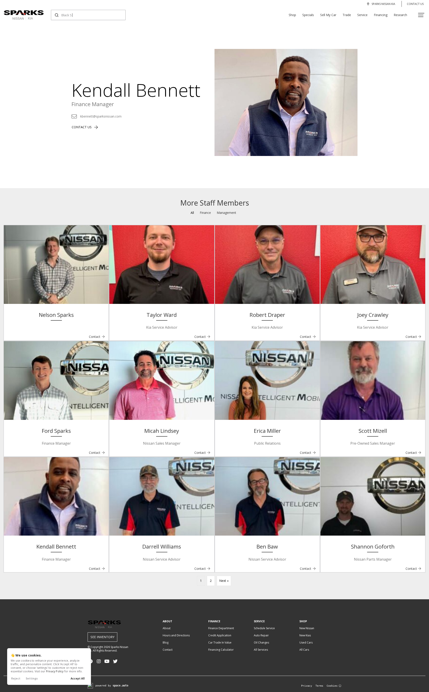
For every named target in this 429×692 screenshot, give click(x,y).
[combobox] (84, 15)
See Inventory (102, 637)
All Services (261, 650)
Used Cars (306, 642)
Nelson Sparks (56, 314)
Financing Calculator (221, 650)
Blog (165, 642)
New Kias (305, 635)
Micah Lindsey (161, 430)
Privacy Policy (55, 671)
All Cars (304, 650)
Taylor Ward (162, 314)
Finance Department (221, 628)
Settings (32, 678)
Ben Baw (267, 546)
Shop (292, 15)
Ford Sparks (56, 430)
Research (400, 15)
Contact (97, 336)
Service (362, 15)
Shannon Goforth (373, 546)
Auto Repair (261, 635)
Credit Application (219, 635)
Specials (308, 15)
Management (226, 212)
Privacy (306, 685)
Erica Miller (267, 430)
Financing (380, 15)
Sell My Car (328, 15)
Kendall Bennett (56, 546)
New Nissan (306, 628)
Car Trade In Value (219, 642)
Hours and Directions (176, 635)
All (192, 212)
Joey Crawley (372, 314)
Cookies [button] (332, 685)
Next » (224, 580)
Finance (205, 212)
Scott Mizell (373, 430)
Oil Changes (261, 642)
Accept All (78, 678)
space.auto (120, 685)
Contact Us (415, 4)
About (166, 628)
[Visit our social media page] (98, 661)
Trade (347, 15)
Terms (319, 685)
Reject (15, 678)
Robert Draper (267, 314)
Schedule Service (264, 628)
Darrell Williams (161, 546)
